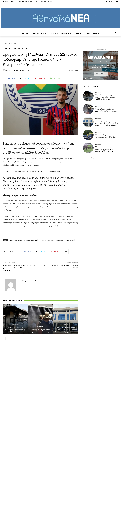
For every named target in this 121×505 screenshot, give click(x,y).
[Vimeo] (114, 1)
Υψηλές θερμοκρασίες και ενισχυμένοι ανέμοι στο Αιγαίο (40, 331)
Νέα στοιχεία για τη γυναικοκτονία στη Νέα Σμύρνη (106, 136)
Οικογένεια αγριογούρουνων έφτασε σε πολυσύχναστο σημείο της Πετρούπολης (105, 149)
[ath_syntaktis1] (4, 70)
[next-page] (7, 338)
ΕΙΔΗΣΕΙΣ (16, 49)
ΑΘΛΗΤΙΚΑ (12, 43)
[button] (115, 33)
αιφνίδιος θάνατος (15, 240)
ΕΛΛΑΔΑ (24, 49)
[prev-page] (4, 338)
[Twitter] (111, 1)
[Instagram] (109, 1)
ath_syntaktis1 (15, 70)
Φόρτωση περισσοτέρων (99, 158)
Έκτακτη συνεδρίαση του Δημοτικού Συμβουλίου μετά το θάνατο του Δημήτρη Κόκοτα (65, 329)
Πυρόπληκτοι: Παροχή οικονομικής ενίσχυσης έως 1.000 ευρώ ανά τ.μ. (15, 329)
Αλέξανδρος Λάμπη (30, 240)
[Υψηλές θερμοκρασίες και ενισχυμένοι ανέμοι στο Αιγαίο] (40, 319)
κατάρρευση (70, 240)
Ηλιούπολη (59, 240)
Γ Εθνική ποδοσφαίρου (46, 240)
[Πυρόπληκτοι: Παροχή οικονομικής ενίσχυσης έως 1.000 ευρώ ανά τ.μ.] (15, 319)
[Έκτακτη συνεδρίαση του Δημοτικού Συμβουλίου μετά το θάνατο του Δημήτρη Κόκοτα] (65, 319)
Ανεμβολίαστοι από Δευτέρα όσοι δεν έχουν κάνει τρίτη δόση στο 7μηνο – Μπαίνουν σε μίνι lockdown (20, 267)
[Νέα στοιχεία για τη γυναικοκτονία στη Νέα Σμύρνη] (88, 135)
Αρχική (5, 43)
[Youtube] (117, 1)
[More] (66, 251)
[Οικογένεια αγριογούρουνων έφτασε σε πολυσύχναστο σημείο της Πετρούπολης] (88, 148)
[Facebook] (106, 1)
